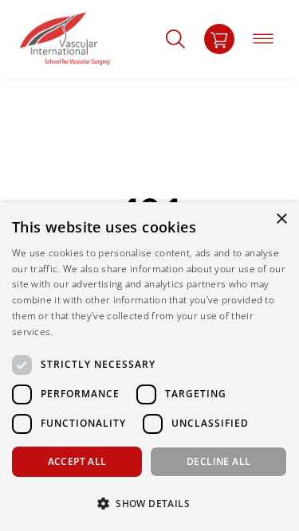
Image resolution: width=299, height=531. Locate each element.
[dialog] (149, 366)
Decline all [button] (218, 461)
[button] (149, 503)
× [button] (281, 219)
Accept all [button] (77, 461)
